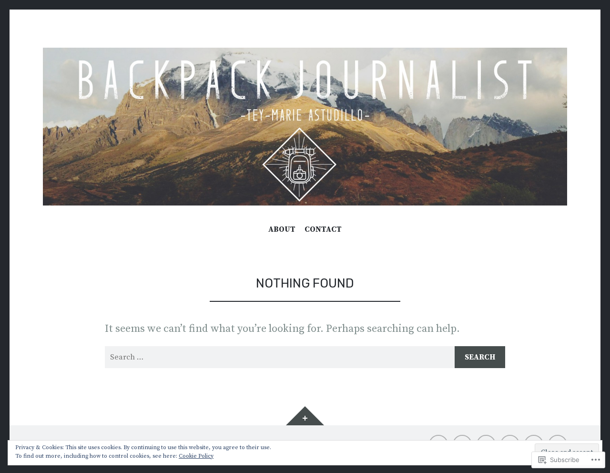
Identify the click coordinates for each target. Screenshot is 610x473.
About (281, 229)
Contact (323, 229)
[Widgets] (305, 415)
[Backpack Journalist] (305, 127)
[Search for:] (305, 357)
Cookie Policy (196, 456)
